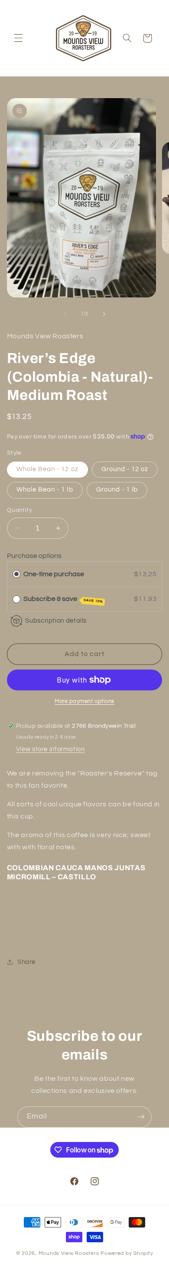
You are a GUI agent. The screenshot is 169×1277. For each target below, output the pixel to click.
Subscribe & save (63, 599)
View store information (50, 749)
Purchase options (34, 555)
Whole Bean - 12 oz (47, 469)
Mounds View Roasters (70, 1253)
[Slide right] (104, 313)
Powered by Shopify (127, 1253)
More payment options (84, 701)
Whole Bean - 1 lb (44, 489)
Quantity (19, 510)
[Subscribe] (141, 1117)
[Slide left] (65, 313)
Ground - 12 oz (125, 469)
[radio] (16, 574)
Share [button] (26, 962)
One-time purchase (53, 574)
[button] (18, 38)
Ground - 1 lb (117, 489)
